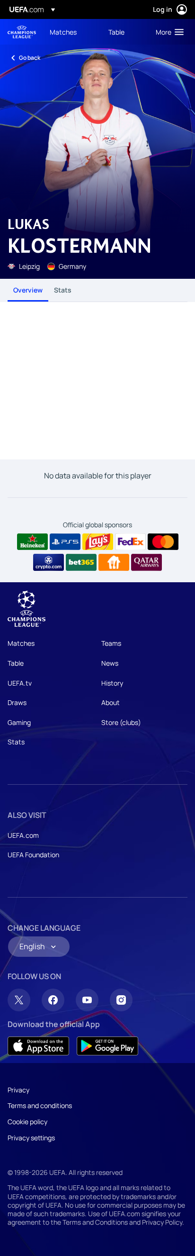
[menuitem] (71, 32)
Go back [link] (29, 58)
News (109, 663)
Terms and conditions (40, 1105)
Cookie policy (27, 1121)
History (112, 683)
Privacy (18, 1089)
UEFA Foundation (33, 854)
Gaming (19, 722)
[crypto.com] (48, 562)
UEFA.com (23, 835)
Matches (21, 643)
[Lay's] (97, 541)
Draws (17, 702)
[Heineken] (32, 541)
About (110, 702)
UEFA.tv (20, 683)
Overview (28, 289)
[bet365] (81, 562)
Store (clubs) (121, 722)
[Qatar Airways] (146, 562)
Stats (62, 289)
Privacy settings (31, 1137)
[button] (168, 32)
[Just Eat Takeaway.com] (113, 562)
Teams (111, 643)
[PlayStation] (65, 541)
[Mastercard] (163, 541)
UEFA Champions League (22, 32)
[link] (63, 32)
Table (16, 663)
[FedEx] (130, 541)
